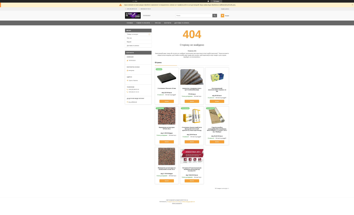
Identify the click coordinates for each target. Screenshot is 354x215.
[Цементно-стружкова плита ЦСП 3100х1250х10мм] (192, 77)
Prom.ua (186, 200)
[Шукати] (214, 15)
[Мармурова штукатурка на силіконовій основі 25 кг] (166, 156)
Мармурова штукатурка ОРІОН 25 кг (167, 128)
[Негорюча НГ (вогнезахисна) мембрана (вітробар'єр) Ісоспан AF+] (192, 156)
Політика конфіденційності (188, 201)
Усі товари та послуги (221, 188)
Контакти (167, 23)
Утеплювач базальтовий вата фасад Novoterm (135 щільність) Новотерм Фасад (192, 129)
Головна (130, 23)
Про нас (158, 23)
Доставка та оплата (181, 23)
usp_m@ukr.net (133, 102)
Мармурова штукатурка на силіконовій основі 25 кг (167, 168)
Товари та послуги (143, 23)
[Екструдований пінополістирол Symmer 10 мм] (217, 77)
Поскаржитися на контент (173, 201)
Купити (167, 101)
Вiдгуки (129, 42)
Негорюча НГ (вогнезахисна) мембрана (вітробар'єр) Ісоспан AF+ (191, 169)
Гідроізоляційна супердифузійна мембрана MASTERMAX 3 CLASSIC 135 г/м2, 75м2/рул (217, 130)
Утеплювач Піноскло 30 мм (167, 88)
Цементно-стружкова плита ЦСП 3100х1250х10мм (191, 89)
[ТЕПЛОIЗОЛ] (133, 18)
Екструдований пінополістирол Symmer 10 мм (217, 90)
